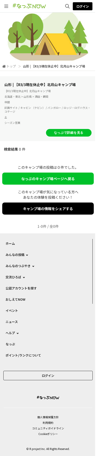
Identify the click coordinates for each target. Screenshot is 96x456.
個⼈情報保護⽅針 (48, 417)
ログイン (82, 6)
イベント (12, 310)
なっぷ (10, 344)
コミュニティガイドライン (48, 428)
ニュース (12, 321)
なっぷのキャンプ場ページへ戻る (48, 178)
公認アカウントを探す (21, 288)
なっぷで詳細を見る (68, 132)
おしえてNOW (15, 299)
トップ (11, 66)
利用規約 (48, 422)
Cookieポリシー (48, 434)
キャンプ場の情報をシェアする (48, 208)
